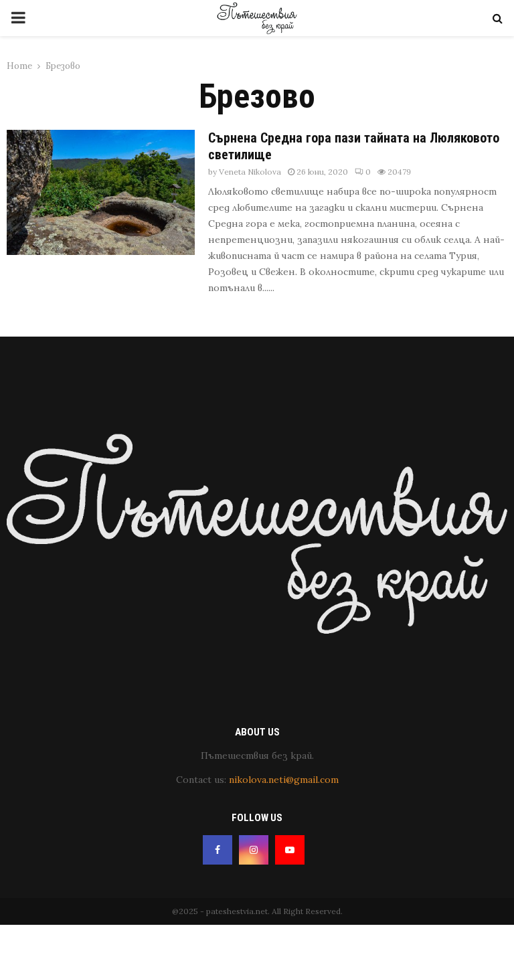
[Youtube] (290, 850)
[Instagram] (253, 850)
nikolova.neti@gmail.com (284, 780)
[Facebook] (217, 850)
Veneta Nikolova (250, 172)
